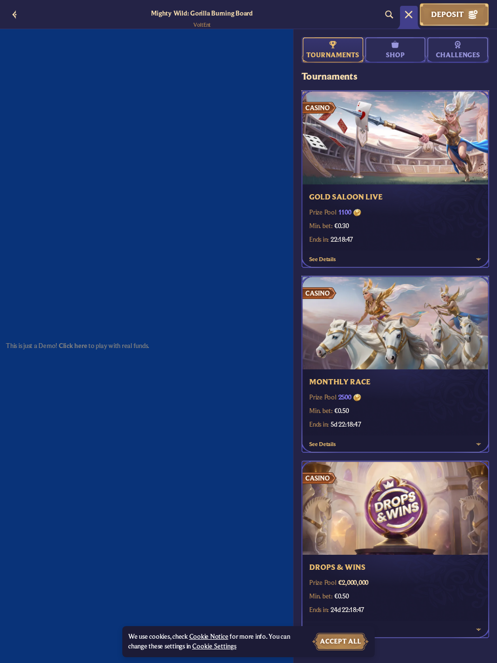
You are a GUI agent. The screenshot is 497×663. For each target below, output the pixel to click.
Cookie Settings (214, 646)
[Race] (408, 14)
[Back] (14, 14)
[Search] (389, 14)
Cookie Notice (209, 637)
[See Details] (478, 259)
